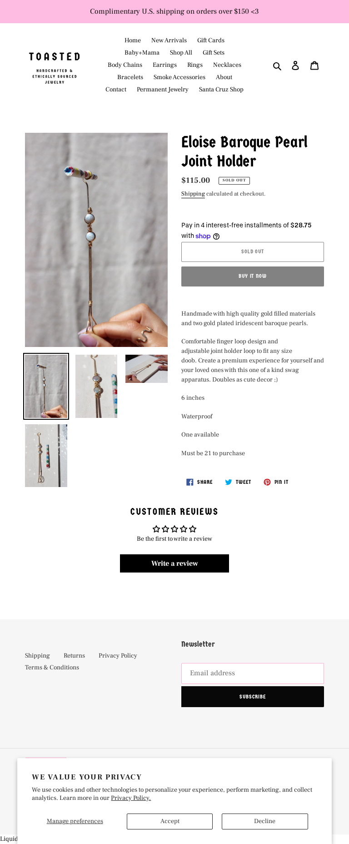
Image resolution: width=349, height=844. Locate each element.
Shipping (193, 193)
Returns (74, 656)
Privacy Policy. (131, 798)
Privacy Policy (118, 656)
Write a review (174, 563)
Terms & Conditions (52, 667)
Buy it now (253, 276)
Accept (169, 821)
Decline (264, 821)
